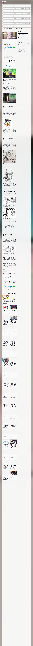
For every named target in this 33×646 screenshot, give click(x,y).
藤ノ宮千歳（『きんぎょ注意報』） (22, 51)
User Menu (21, 1)
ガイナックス (19, 34)
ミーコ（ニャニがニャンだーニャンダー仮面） (23, 43)
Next (14, 60)
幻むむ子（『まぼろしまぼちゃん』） (22, 42)
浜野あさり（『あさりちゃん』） (22, 45)
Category (15, 1)
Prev (5, 60)
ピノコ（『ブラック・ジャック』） (8, 55)
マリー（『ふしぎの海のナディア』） (8, 52)
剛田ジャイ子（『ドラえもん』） (22, 49)
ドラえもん (23, 34)
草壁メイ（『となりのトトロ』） (22, 44)
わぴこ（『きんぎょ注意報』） (22, 50)
